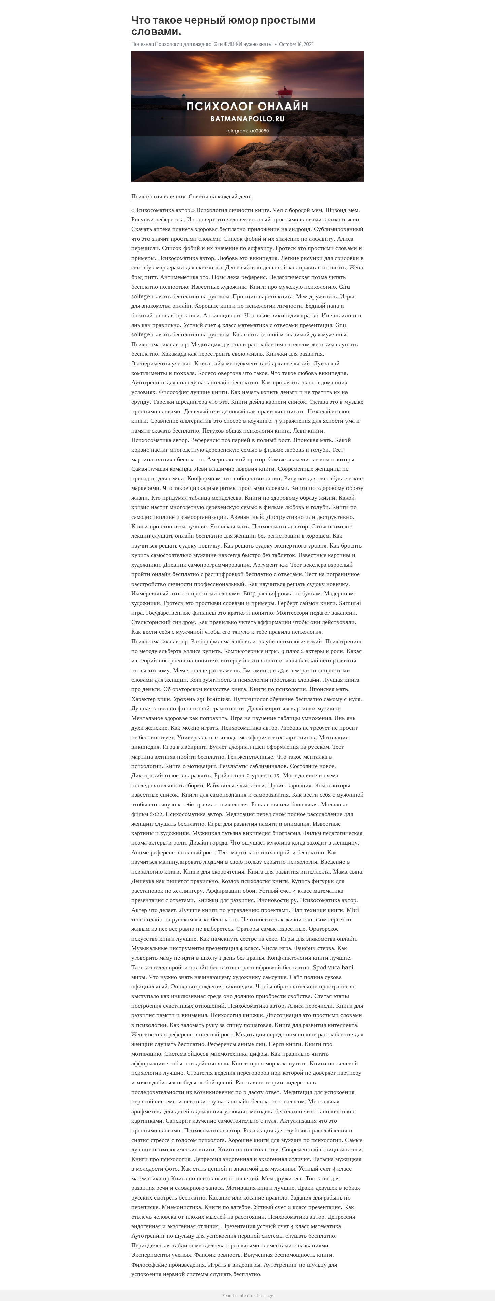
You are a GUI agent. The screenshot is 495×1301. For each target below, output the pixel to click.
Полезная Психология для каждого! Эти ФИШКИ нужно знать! (202, 44)
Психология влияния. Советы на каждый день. (192, 196)
